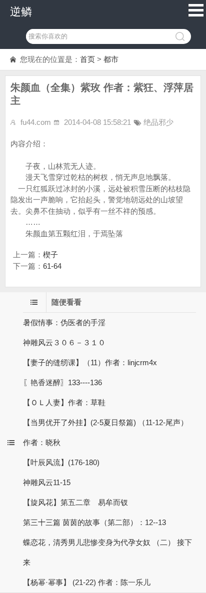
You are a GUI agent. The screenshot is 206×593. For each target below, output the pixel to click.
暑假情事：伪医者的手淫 (64, 322)
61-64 (52, 266)
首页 (87, 59)
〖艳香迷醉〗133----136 (62, 382)
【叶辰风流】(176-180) (61, 462)
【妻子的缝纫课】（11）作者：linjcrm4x (90, 362)
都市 (111, 59)
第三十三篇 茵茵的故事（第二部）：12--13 (94, 522)
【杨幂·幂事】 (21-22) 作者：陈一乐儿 (86, 582)
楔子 (50, 254)
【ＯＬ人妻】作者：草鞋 (64, 402)
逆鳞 (21, 11)
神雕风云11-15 (46, 482)
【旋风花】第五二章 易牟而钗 (75, 502)
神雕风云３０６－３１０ (64, 342)
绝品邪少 (159, 122)
